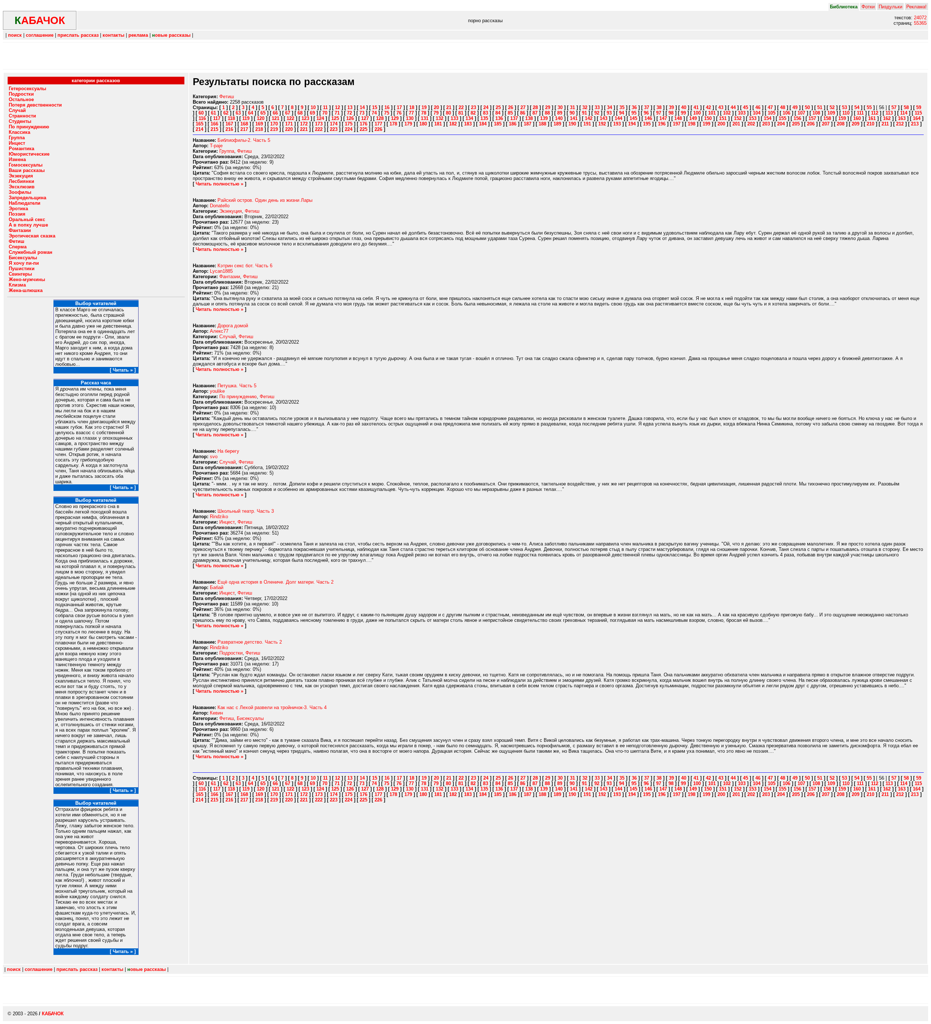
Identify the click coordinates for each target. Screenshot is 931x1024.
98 (671, 113)
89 (559, 113)
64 (250, 113)
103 (742, 113)
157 (812, 118)
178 (393, 124)
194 (632, 124)
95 (633, 113)
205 (796, 124)
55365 (920, 23)
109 (831, 113)
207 (826, 124)
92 (596, 113)
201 (736, 124)
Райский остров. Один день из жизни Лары (264, 200)
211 (885, 124)
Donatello (219, 205)
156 (797, 118)
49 (795, 107)
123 (305, 118)
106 (786, 113)
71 (337, 113)
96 (646, 113)
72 (349, 113)
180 (423, 124)
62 (225, 113)
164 (916, 118)
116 (202, 118)
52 (832, 107)
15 (374, 107)
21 (448, 107)
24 (485, 107)
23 (473, 107)
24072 (920, 17)
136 (499, 118)
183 (468, 124)
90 (572, 113)
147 (663, 118)
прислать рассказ (78, 35)
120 (260, 118)
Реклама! (916, 6)
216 (229, 129)
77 (411, 113)
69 (312, 113)
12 (337, 107)
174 (333, 124)
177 (378, 124)
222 (319, 129)
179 (408, 124)
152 (738, 118)
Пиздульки (890, 6)
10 (313, 107)
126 (350, 118)
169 (259, 124)
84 (497, 113)
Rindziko (219, 516)
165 (199, 124)
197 (676, 124)
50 (807, 107)
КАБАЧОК (53, 1013)
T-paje (216, 145)
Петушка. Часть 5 (236, 385)
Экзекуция (230, 211)
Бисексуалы (250, 718)
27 (523, 107)
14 (362, 107)
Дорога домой (232, 325)
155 (782, 118)
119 (245, 118)
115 (918, 113)
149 (693, 118)
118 (231, 118)
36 (634, 107)
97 (658, 113)
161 (872, 118)
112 (874, 113)
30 (560, 107)
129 (395, 118)
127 (365, 118)
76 (398, 113)
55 (869, 107)
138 (529, 118)
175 (348, 124)
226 (378, 129)
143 (603, 118)
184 (483, 124)
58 (906, 107)
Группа (226, 151)
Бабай (216, 587)
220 (289, 129)
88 (547, 113)
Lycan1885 (221, 271)
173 (319, 124)
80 (448, 113)
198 (691, 124)
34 (609, 107)
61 (213, 113)
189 (557, 124)
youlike (217, 391)
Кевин (216, 713)
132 (439, 118)
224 (348, 129)
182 (453, 124)
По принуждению (238, 396)
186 (512, 124)
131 (424, 118)
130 (409, 118)
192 (602, 124)
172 (304, 124)
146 (648, 118)
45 (745, 107)
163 (902, 118)
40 (683, 107)
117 (216, 118)
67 (287, 113)
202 (751, 124)
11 (325, 107)
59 (918, 107)
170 (274, 124)
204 (781, 124)
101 (712, 113)
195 (647, 124)
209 (855, 124)
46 (757, 107)
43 (720, 107)
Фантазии (229, 276)
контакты (113, 35)
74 (374, 113)
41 (696, 107)
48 (782, 107)
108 (816, 113)
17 (399, 107)
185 (498, 124)
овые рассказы (171, 35)
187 (527, 124)
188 (542, 124)
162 (887, 118)
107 (801, 113)
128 (380, 118)
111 (860, 113)
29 (547, 107)
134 (469, 118)
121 (275, 118)
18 (411, 107)
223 (333, 129)
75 (386, 113)
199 (706, 124)
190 (572, 124)
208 (840, 124)
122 (290, 118)
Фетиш (226, 96)
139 (544, 118)
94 (621, 113)
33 (597, 107)
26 (510, 107)
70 (324, 113)
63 (238, 113)
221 (304, 129)
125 (335, 118)
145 (633, 118)
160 (857, 118)
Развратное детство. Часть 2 (249, 642)
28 (535, 107)
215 (214, 129)
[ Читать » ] (123, 370)
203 (766, 124)
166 (214, 124)
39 (671, 107)
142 (588, 118)
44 (733, 107)
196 (662, 124)
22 (461, 107)
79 (436, 113)
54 (856, 107)
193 (617, 124)
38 (659, 107)
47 (770, 107)
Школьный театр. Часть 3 (245, 511)
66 (275, 113)
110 (846, 113)
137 (514, 118)
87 (535, 113)
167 (229, 124)
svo (213, 456)
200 (721, 124)
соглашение (39, 35)
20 (436, 107)
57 (893, 107)
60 (201, 113)
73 (361, 113)
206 (811, 124)
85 (510, 113)
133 (454, 118)
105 (771, 113)
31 (572, 107)
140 (559, 118)
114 (903, 113)
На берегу (228, 451)
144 (618, 118)
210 (870, 124)
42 (708, 107)
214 (199, 129)
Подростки (231, 653)
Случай (227, 336)
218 (259, 129)
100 (697, 113)
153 (752, 118)
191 (587, 124)
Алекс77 (219, 331)
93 (609, 113)
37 (646, 107)
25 (498, 107)
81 (460, 113)
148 (678, 118)
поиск (15, 35)
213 (915, 124)
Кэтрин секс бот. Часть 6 (244, 265)
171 (289, 124)
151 (723, 118)
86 (522, 113)
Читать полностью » (219, 184)
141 (574, 118)
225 (363, 129)
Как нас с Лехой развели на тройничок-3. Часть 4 (272, 707)
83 (485, 113)
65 (262, 113)
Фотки (868, 6)
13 (349, 107)
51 (819, 107)
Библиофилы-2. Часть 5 (243, 140)
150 (708, 118)
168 (244, 124)
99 (683, 113)
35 (621, 107)
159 (842, 118)
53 (844, 107)
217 (244, 129)
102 (727, 113)
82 (473, 113)
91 (584, 113)
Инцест (227, 522)
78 (423, 113)
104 (756, 113)
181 (438, 124)
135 (484, 118)
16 (386, 107)
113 (889, 113)
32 (584, 107)
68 (300, 113)
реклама (138, 35)
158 (827, 118)
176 (363, 124)
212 (900, 124)
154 (767, 118)
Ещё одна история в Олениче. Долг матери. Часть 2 (275, 582)
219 (274, 129)
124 (320, 118)
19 (424, 107)
